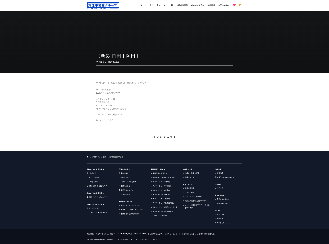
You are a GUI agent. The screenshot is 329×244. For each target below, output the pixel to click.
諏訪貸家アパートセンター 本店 (164, 177)
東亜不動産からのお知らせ (226, 177)
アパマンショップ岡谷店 (161, 182)
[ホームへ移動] (88, 157)
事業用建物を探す (127, 190)
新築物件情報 (189, 188)
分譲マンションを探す (128, 182)
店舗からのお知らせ (118, 83)
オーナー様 (168, 5)
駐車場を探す (93, 182)
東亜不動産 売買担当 (160, 173)
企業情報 (211, 5)
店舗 (158, 5)
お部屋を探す (93, 173)
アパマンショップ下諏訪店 (162, 186)
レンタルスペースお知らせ (98, 212)
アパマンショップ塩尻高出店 (163, 211)
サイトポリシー (143, 239)
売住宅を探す (125, 177)
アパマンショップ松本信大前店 (107, 62)
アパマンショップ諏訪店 (161, 190)
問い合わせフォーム (224, 223)
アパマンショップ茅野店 (161, 194)
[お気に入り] (234, 5)
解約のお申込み (197, 5)
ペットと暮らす (190, 192)
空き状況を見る (94, 208)
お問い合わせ (224, 5)
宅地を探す (125, 173)
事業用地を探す (126, 186)
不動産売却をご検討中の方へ (131, 214)
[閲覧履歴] (239, 5)
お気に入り (221, 214)
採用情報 (220, 188)
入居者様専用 (182, 5)
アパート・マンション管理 (130, 205)
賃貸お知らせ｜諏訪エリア (98, 186)
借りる (144, 5)
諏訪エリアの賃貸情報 (94, 169)
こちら (106, 120)
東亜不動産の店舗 (157, 169)
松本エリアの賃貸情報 (94, 193)
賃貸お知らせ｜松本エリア (136, 83)
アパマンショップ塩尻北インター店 (165, 207)
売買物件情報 (123, 169)
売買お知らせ (125, 194)
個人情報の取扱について (126, 239)
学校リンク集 (189, 177)
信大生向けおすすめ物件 (193, 197)
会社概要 (220, 173)
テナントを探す (94, 177)
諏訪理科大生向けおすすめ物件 (196, 201)
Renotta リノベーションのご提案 (132, 209)
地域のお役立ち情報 (192, 173)
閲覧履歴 (220, 218)
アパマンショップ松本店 (161, 199)
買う (151, 5)
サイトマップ (157, 239)
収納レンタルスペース (94, 204)
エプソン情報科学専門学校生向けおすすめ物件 (197, 206)
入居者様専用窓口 (223, 199)
